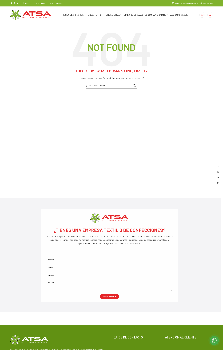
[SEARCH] (134, 85)
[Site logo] (30, 14)
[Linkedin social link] (17, 3)
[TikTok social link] (20, 3)
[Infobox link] (202, 14)
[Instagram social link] (14, 3)
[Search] (210, 14)
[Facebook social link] (11, 3)
